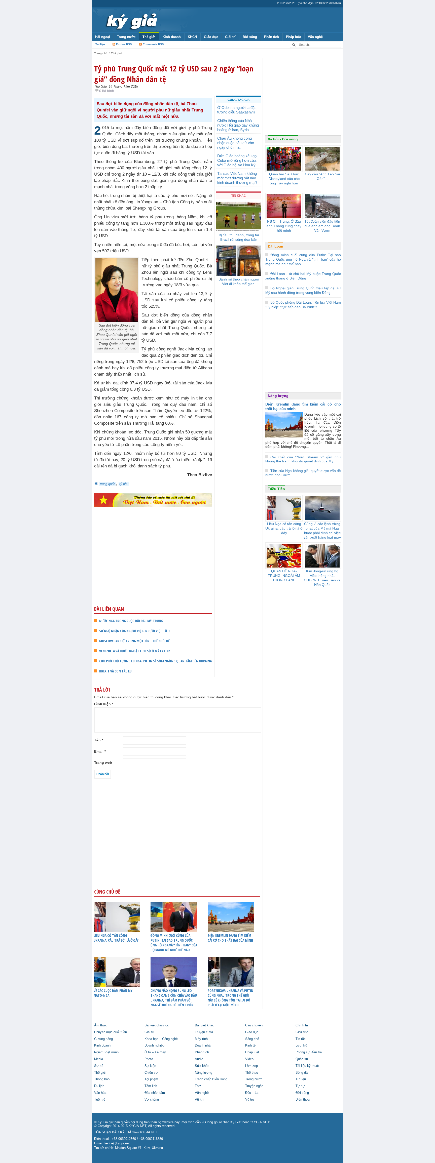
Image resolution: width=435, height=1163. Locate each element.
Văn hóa (100, 1093)
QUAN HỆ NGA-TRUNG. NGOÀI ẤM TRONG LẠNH (284, 575)
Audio (199, 1059)
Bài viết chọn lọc (156, 1025)
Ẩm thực (100, 1025)
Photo (148, 1059)
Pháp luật (293, 37)
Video (249, 1059)
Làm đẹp (251, 1066)
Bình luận (103, 704)
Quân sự (302, 1059)
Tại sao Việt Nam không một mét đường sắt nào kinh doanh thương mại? (237, 178)
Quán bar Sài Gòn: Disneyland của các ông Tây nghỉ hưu (284, 178)
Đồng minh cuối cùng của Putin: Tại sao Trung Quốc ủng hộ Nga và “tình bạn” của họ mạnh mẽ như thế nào (174, 942)
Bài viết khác (204, 1025)
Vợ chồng (151, 1099)
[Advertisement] (153, 566)
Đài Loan (275, 246)
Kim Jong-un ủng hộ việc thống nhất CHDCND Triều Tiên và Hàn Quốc (322, 578)
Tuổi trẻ (99, 1099)
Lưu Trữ (302, 1045)
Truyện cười (204, 1032)
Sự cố (98, 1066)
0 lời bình (106, 91)
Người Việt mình (106, 1052)
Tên (98, 740)
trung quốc (107, 484)
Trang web (103, 762)
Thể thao (251, 1072)
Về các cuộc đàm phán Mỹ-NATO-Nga (114, 993)
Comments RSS (153, 44)
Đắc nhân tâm (154, 1093)
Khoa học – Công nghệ (161, 1039)
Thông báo (102, 1079)
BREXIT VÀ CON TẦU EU (115, 671)
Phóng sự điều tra (309, 1052)
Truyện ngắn (254, 1086)
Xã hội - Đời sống (283, 139)
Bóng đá (302, 1072)
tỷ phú (123, 484)
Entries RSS (124, 44)
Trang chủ (100, 53)
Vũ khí (199, 1099)
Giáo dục (211, 37)
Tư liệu (301, 1079)
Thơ (198, 1086)
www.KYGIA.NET (145, 1132)
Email (100, 751)
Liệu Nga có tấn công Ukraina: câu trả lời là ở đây (116, 938)
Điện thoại (303, 1099)
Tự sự (300, 1086)
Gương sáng (103, 1039)
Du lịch (99, 1086)
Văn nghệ (315, 37)
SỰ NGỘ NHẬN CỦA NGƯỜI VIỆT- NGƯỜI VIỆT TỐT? (134, 630)
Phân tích (271, 37)
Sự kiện (150, 1066)
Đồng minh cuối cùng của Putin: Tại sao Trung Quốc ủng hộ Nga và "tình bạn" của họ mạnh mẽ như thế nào (303, 259)
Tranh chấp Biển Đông (211, 1079)
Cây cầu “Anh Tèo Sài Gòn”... (322, 176)
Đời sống (250, 37)
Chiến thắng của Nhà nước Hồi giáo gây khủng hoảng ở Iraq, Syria (238, 125)
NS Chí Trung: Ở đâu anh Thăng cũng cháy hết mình (284, 225)
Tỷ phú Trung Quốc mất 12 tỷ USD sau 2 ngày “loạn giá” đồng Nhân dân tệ (173, 73)
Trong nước (126, 37)
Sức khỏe (202, 1066)
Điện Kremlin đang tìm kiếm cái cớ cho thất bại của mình (230, 938)
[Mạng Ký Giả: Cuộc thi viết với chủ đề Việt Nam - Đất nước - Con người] (153, 500)
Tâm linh (150, 1086)
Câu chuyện (254, 1025)
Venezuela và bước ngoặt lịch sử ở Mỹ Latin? (134, 651)
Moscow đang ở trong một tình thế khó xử (134, 640)
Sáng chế (252, 1039)
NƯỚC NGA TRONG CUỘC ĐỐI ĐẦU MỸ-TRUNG (131, 620)
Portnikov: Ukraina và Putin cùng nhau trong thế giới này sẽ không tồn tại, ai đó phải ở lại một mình (230, 997)
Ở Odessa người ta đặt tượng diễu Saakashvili (236, 109)
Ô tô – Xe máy (155, 1052)
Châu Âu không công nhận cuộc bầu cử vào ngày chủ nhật (235, 142)
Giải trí (230, 37)
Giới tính (302, 1032)
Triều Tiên (276, 489)
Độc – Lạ (251, 1093)
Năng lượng (278, 396)
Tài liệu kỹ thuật (307, 1066)
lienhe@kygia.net (117, 1143)
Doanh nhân (203, 1045)
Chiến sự (151, 1072)
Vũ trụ (249, 1099)
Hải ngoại (102, 37)
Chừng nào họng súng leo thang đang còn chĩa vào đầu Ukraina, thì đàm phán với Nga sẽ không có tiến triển (174, 997)
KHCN (192, 37)
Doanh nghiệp (154, 1045)
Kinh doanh (172, 37)
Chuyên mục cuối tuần (110, 1032)
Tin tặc (301, 1039)
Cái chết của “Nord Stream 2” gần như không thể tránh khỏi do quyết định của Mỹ (303, 459)
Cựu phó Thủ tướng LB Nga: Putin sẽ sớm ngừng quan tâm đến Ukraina (155, 661)
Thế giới (149, 37)
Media (98, 1059)
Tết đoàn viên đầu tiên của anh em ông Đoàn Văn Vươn (322, 225)
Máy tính (201, 1039)
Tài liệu (100, 44)
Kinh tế (250, 1045)
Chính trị (302, 1025)
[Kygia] (131, 20)
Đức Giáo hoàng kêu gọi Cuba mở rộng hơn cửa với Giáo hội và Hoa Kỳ (237, 160)
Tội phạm (151, 1079)
